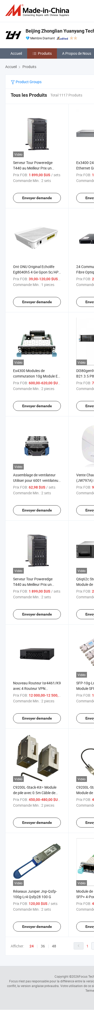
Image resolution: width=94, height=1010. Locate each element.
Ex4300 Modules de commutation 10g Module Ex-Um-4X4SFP (37, 376)
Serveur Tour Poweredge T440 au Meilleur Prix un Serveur (32, 168)
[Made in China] (38, 10)
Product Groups (28, 81)
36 (43, 946)
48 (54, 946)
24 (32, 946)
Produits (45, 53)
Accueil (16, 53)
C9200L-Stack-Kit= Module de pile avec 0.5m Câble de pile (34, 793)
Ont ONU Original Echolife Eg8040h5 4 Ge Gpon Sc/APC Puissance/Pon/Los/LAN (37, 272)
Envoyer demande (37, 198)
